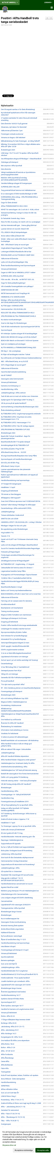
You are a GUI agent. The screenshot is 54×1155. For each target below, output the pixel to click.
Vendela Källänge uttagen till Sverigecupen (16, 183)
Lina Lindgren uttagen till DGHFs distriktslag (17, 898)
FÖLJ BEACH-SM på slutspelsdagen (14, 232)
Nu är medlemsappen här (10, 919)
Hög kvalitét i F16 (7, 533)
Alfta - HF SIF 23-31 (8, 1051)
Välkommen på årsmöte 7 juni (11, 130)
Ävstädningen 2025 (8, 150)
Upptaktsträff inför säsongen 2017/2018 (15, 985)
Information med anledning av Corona (14, 730)
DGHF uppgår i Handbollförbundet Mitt (15, 646)
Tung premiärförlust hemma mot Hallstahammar (18, 190)
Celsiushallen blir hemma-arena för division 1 (17, 568)
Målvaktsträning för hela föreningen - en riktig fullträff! (20, 141)
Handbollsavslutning (8, 1082)
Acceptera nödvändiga (24, 1150)
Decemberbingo (7, 664)
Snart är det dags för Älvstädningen (14, 323)
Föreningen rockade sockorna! (12, 134)
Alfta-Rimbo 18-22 (7, 1044)
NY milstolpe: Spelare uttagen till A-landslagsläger (19, 333)
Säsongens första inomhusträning (13, 922)
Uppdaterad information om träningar (14, 657)
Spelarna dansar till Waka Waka (12, 999)
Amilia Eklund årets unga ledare (12, 929)
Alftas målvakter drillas (9, 1089)
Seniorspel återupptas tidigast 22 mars (15, 643)
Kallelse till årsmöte (8, 932)
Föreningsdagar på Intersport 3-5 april (14, 950)
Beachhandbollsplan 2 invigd (11, 587)
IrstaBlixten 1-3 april (8, 487)
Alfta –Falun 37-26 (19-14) (10, 1114)
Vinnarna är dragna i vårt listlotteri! (13, 137)
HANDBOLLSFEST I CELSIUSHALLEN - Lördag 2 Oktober (21, 522)
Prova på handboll (7, 681)
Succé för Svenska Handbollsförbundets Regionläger (20, 548)
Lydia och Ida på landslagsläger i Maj (14, 262)
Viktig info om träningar (9, 674)
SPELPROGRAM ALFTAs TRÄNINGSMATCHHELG (18, 316)
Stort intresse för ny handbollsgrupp (14, 636)
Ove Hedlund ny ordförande (11, 719)
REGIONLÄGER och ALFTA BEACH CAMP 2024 (17, 255)
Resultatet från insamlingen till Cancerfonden (17, 875)
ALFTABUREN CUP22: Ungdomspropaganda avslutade (21, 414)
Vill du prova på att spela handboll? (13, 403)
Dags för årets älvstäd (9, 203)
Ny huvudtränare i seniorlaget (11, 936)
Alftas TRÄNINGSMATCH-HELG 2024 (14, 206)
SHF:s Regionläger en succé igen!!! (13, 365)
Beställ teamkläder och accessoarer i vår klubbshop (20, 740)
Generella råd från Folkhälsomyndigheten (16, 677)
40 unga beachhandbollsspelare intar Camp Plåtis (19, 456)
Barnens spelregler (8, 960)
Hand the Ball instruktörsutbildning (13, 372)
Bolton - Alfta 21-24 (8, 1047)
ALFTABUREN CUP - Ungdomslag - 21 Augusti (17, 564)
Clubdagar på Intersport (9, 162)
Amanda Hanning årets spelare (12, 925)
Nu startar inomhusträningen (11, 320)
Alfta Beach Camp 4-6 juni (10, 466)
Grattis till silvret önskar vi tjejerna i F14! (15, 819)
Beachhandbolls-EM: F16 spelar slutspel (15, 442)
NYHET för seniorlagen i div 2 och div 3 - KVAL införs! (20, 209)
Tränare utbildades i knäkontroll (12, 515)
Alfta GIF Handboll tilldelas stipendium (15, 756)
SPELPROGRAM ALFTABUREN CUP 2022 (15, 429)
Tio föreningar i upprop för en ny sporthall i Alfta (18, 826)
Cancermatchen (6, 901)
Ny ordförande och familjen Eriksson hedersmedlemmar (21, 358)
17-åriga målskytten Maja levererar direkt (15, 1020)
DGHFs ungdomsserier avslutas (12, 650)
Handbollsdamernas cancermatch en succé (17, 884)
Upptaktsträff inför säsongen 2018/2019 (15, 905)
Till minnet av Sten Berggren (11, 494)
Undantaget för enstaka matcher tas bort (16, 629)
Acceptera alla (43, 1150)
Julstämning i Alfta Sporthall (11, 854)
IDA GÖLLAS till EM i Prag (10, 463)
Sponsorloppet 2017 (8, 1002)
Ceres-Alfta (5, 1061)
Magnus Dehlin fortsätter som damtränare (16, 615)
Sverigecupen (6, 1124)
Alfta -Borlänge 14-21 (8, 1033)
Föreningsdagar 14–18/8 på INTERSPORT (16, 795)
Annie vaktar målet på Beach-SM (12, 236)
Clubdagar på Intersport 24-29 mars (14, 618)
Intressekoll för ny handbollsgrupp (13, 639)
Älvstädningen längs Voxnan (11, 912)
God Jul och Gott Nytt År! (10, 1093)
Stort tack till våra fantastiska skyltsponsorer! (17, 857)
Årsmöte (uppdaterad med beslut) (13, 992)
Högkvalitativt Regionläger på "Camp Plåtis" (17, 248)
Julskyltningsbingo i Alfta (10, 868)
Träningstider (6, 1072)
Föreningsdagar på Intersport (11, 691)
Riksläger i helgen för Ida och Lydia (13, 526)
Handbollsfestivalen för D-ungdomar (14, 971)
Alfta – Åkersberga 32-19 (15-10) (13, 1117)
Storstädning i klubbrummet (11, 705)
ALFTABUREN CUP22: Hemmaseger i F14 (15, 422)
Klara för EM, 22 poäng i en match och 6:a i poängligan (20, 222)
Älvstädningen (6, 788)
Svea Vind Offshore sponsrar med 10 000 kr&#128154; (20, 501)
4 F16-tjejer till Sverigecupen (11, 484)
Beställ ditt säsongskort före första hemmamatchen (20, 774)
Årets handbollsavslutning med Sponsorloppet (18, 265)
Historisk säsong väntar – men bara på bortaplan (19, 781)
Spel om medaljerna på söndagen (13, 344)
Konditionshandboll (8, 604)
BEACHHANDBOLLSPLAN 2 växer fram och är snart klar (21, 594)
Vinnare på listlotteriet (9, 269)
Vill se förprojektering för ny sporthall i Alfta (17, 805)
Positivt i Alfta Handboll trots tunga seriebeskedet (19, 625)
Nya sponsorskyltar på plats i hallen (14, 632)
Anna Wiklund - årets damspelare (13, 1079)
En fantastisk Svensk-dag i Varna (13, 218)
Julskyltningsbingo (8, 512)
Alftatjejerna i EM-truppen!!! (10, 498)
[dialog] (27, 1141)
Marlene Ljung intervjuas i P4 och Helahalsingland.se (20, 891)
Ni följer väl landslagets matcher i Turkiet (15, 354)
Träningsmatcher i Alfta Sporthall (13, 908)
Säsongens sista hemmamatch (12, 379)
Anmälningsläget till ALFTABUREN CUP (15, 445)
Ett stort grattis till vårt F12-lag (11, 833)
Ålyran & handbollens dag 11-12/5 (13, 939)
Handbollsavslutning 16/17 (10, 995)
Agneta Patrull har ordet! (9, 887)
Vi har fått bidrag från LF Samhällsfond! (15, 667)
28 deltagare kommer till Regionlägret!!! (15, 561)
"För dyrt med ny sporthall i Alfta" (13, 684)
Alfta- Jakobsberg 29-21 (10, 1030)
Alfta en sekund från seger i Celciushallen (16, 749)
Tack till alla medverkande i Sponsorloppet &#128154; (20, 327)
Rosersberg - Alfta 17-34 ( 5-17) (12, 1100)
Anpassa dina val (9, 1145)
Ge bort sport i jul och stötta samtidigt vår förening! (19, 660)
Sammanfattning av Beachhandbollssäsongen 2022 (19, 407)
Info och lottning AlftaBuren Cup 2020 (14, 698)
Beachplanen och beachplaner (12, 608)
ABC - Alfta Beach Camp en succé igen (15, 245)
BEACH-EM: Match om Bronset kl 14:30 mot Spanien (19, 340)
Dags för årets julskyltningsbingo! (13, 283)
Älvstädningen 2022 (8, 433)
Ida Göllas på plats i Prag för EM (12, 449)
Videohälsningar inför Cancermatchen (14, 894)
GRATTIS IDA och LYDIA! (9, 519)
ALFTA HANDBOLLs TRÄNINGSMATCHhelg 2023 (18, 347)
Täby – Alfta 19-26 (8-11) (10, 1121)
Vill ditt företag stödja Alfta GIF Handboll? (16, 784)
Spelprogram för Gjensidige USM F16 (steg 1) (17, 400)
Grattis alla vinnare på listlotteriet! (13, 830)
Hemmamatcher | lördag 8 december (14, 861)
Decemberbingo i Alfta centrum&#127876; (16, 508)
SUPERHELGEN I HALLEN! (10, 187)
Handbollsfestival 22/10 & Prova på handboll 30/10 (19, 974)
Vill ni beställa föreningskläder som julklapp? (17, 286)
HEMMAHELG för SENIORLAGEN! (13, 297)
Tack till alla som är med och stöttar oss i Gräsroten (19, 396)
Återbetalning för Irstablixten (11, 726)
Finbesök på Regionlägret (10, 552)
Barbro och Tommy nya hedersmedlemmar (16, 590)
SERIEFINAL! (5, 1086)
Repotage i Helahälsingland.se (12, 840)
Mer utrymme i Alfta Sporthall (11, 166)
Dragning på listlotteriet (9, 491)
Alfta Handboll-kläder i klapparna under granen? (18, 760)
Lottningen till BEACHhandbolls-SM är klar (16, 252)
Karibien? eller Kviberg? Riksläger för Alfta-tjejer (18, 505)
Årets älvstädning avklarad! (11, 410)
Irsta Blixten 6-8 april (8, 946)
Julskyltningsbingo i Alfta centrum (13, 393)
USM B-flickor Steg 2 (8, 1096)
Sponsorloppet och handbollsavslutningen (16, 459)
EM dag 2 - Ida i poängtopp (11, 351)
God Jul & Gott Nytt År (9, 964)
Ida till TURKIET (6, 375)
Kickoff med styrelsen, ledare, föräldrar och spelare (19, 1075)
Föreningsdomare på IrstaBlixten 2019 (14, 801)
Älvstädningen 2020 (8, 695)
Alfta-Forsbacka (7, 1054)
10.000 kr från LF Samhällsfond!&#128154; (16, 578)
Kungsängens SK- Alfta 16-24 (11, 1037)
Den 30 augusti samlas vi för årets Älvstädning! (18, 109)
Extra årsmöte (6, 169)
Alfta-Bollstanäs (7, 1065)
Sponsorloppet (6, 330)
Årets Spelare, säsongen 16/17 (12, 1006)
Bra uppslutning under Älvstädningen (14, 529)
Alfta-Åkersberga (7, 1058)
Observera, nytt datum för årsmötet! (14, 127)
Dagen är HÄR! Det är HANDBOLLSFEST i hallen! (18, 272)
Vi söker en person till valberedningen (14, 737)
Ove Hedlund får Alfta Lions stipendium (15, 1040)
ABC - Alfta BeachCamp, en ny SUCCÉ (14, 361)
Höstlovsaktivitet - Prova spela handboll (15, 978)
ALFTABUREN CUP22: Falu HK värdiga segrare (17, 426)
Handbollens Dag (7, 798)
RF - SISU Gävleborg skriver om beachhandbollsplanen (21, 688)
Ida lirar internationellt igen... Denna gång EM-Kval (18, 225)
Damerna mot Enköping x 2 (10, 386)
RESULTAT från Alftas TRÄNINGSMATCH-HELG (17, 313)
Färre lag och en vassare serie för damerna (16, 601)
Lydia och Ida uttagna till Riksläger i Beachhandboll (19, 545)
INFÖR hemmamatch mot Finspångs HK (15, 293)
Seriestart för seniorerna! (10, 1110)
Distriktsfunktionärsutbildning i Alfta (14, 767)
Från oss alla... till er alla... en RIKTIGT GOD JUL (17, 279)
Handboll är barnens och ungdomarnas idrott (17, 1009)
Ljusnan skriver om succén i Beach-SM (15, 229)
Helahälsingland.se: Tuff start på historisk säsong (19, 770)
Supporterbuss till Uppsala (10, 844)
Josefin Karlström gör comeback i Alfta (15, 981)
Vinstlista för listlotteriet (9, 733)
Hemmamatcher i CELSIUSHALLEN (13, 309)
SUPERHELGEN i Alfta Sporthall (12, 276)
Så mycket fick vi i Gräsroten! (11, 871)
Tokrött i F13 (5, 536)
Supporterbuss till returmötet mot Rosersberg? (18, 864)
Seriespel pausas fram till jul (11, 670)
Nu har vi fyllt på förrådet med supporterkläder (17, 847)
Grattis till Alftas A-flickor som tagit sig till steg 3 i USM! (21, 1103)
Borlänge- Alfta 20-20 (8, 1023)
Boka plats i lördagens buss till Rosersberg (16, 850)
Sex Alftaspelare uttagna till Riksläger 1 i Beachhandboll (21, 159)
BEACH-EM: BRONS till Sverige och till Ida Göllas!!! (19, 337)
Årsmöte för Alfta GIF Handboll (12, 723)
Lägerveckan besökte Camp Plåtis (13, 571)
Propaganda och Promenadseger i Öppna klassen (19, 575)
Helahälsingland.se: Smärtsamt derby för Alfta (17, 763)
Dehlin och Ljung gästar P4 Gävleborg (14, 777)
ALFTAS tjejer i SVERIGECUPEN (12, 306)
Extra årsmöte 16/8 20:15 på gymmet (14, 124)
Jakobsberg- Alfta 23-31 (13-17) (12, 1026)
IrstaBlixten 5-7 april (8, 823)
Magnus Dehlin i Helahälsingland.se (14, 702)
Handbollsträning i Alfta (9, 791)
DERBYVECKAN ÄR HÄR (9, 290)
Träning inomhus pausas (10, 611)
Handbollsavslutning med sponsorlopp (15, 480)
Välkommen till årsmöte (9, 258)
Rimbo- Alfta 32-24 (8, 1016)
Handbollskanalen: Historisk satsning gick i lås (18, 837)
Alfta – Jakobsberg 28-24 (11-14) (13, 1107)
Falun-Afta (5, 1068)
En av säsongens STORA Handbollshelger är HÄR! (19, 194)
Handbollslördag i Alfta (9, 389)
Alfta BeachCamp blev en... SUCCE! (13, 452)
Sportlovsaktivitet (7, 957)
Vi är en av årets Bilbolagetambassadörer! (16, 653)
